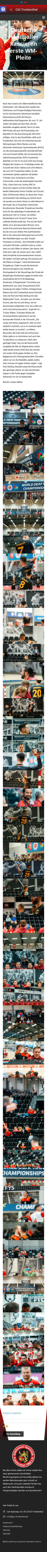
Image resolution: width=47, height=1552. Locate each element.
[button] (3, 9)
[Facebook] (22, 2)
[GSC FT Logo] (11, 9)
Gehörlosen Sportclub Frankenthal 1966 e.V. (24, 1542)
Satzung (6, 1530)
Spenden (6, 1533)
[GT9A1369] (23, 1405)
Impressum (8, 1523)
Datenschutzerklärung (12, 1526)
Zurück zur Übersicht (12, 1413)
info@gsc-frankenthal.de (17, 1517)
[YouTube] (25, 2)
